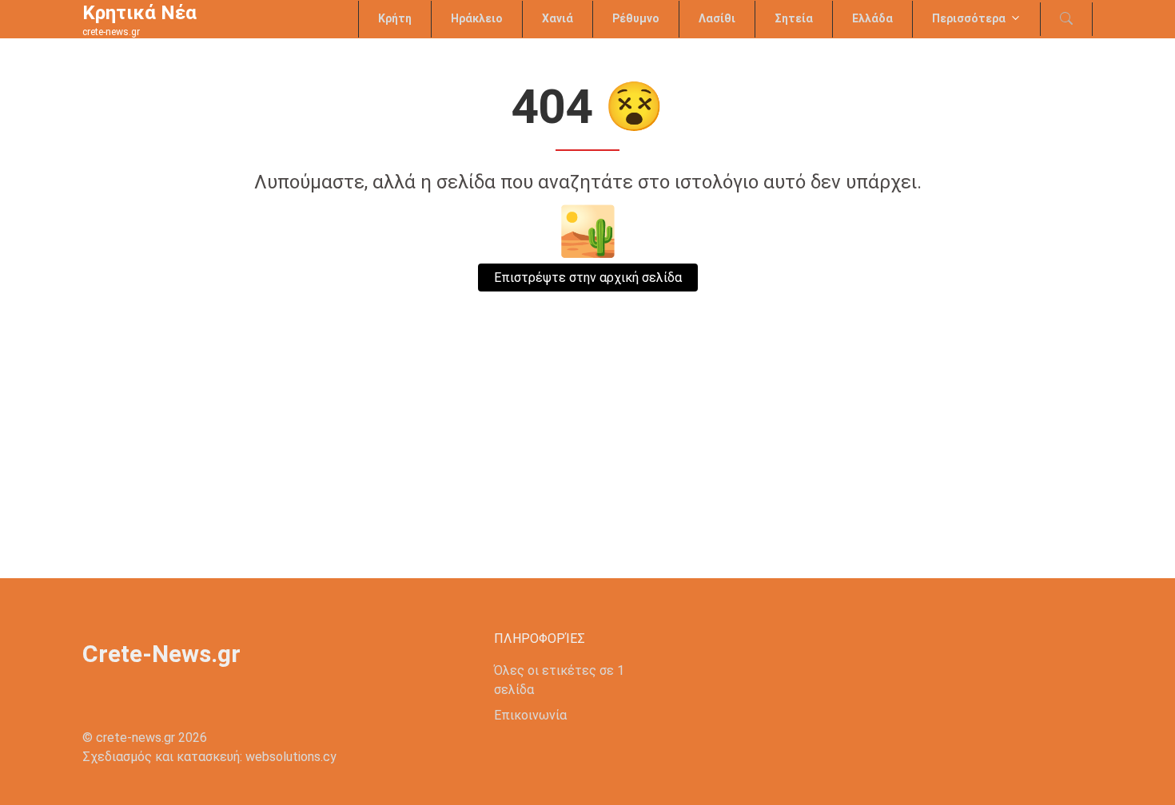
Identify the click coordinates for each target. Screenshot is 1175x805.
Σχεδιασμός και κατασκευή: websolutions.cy (209, 756)
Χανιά (557, 18)
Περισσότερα (969, 18)
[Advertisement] (587, 458)
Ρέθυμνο (635, 18)
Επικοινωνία (530, 715)
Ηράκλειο (477, 18)
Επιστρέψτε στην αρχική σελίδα (588, 277)
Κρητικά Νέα (139, 13)
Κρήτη (395, 18)
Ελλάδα (872, 18)
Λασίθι (717, 18)
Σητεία (794, 18)
